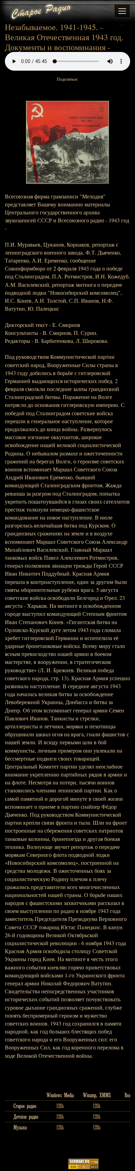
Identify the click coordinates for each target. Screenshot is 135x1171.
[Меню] (122, 11)
